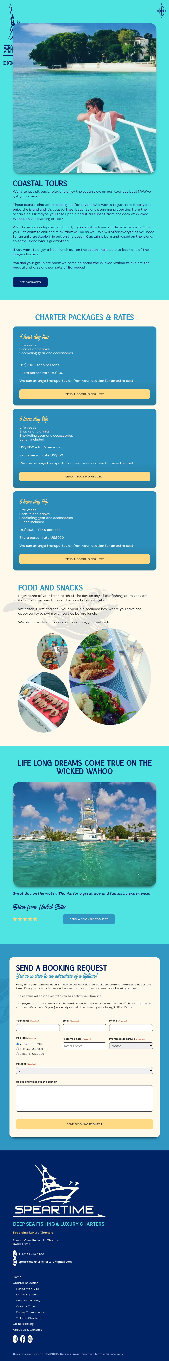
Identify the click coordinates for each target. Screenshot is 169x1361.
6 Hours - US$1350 (31, 1049)
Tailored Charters (28, 1318)
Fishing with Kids (27, 1288)
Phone (118, 1020)
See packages (30, 282)
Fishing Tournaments (30, 1312)
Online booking (23, 1323)
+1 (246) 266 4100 (31, 1253)
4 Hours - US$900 (31, 1044)
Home (17, 1277)
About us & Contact (27, 1329)
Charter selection (25, 1282)
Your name (27, 1020)
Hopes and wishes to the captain (36, 1081)
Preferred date (77, 1038)
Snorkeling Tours (27, 1294)
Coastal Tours (26, 1306)
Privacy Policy (80, 1354)
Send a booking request (84, 394)
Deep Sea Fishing (28, 1300)
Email (71, 1020)
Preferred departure (127, 1038)
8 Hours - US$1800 (32, 1053)
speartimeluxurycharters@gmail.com (45, 1261)
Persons (26, 1063)
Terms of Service (105, 1354)
